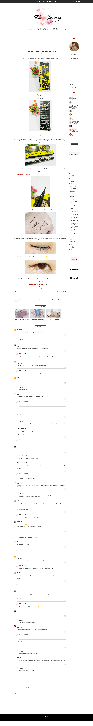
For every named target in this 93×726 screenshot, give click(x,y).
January (72, 241)
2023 (71, 176)
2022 (71, 178)
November (73, 188)
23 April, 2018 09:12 (21, 668)
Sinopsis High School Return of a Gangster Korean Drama (75, 134)
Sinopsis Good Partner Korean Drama (75, 126)
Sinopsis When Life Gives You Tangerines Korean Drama (75, 107)
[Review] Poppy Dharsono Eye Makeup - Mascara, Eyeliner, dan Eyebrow (26, 172)
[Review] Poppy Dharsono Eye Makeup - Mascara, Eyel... (75, 231)
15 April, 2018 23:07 (21, 535)
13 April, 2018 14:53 (19, 346)
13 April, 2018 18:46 (19, 463)
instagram (41, 284)
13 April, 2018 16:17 (19, 394)
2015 (71, 246)
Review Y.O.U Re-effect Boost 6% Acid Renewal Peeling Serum (75, 102)
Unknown (18, 541)
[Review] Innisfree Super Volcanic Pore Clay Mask (74, 235)
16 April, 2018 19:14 (19, 592)
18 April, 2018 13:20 (19, 627)
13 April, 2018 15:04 (19, 363)
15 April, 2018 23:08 (21, 551)
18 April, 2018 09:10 (21, 620)
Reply (65, 335)
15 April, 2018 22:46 (21, 387)
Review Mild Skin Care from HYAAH (75, 114)
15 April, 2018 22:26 (19, 542)
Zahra (18, 500)
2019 (71, 183)
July (72, 194)
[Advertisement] (40, 43)
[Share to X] (62, 291)
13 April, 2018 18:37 (19, 448)
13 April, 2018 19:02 (19, 483)
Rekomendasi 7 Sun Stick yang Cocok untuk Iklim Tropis (75, 122)
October (72, 189)
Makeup (18, 293)
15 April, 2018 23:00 (21, 421)
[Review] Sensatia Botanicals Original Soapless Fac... (74, 223)
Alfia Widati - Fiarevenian (21, 428)
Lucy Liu (18, 377)
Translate (76, 154)
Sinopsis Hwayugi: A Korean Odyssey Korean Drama (74, 203)
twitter (44, 284)
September (73, 191)
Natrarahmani (19, 393)
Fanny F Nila (19, 657)
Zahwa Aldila (19, 556)
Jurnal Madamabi (20, 361)
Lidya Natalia (19, 408)
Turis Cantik (19, 610)
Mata (20, 293)
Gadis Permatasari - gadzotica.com (23, 462)
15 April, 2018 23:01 (21, 456)
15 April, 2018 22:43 (21, 339)
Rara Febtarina (19, 446)
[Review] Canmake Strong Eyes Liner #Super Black (22, 174)
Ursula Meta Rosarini (20, 626)
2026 (71, 171)
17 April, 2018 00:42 (21, 566)
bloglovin (36, 284)
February (72, 239)
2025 (71, 173)
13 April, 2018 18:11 (19, 410)
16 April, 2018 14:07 (19, 558)
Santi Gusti (18, 572)
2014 (71, 247)
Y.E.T (22, 293)
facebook (49, 284)
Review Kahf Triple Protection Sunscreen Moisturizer (75, 98)
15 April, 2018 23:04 (21, 493)
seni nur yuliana (19, 590)
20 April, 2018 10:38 (19, 643)
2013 (71, 249)
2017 (71, 242)
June (72, 196)
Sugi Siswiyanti (19, 641)
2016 (71, 244)
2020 (71, 181)
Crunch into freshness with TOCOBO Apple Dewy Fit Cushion (75, 130)
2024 (71, 175)
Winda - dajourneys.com (23, 337)
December (73, 186)
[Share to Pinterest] (64, 291)
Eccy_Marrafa (19, 329)
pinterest (31, 284)
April (72, 199)
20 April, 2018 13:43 (21, 651)
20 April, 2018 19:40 (19, 658)
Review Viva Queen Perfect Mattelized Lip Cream (75, 111)
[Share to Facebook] (60, 291)
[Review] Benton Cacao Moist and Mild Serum (75, 207)
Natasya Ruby (19, 521)
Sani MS (18, 482)
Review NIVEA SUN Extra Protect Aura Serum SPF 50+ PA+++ (75, 118)
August (72, 193)
